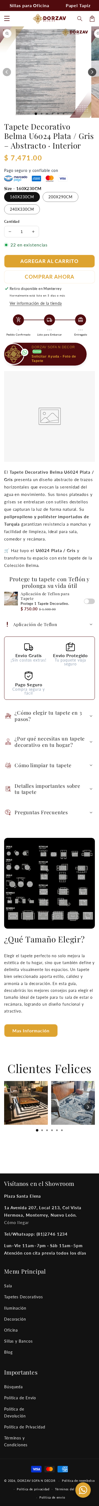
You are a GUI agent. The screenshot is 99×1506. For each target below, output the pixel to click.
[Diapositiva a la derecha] (92, 72)
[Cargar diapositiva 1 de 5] (58, 113)
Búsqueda (13, 1386)
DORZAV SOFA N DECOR (36, 1480)
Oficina (11, 1330)
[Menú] (7, 19)
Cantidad (11, 221)
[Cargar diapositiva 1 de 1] (36, 114)
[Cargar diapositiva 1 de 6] (63, 113)
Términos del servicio (71, 1489)
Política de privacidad (33, 1489)
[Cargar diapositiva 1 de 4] (52, 113)
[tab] (37, 1130)
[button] (80, 19)
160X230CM (22, 196)
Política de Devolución (15, 1412)
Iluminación (15, 1308)
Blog (8, 1352)
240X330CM (22, 209)
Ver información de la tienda (36, 303)
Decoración (15, 1319)
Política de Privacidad (24, 1427)
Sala (8, 1285)
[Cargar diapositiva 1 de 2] (41, 113)
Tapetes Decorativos (23, 1296)
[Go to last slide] (11, 1107)
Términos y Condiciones (16, 1441)
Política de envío (52, 1497)
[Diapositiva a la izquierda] (7, 72)
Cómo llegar (16, 1222)
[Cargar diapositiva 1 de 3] (47, 113)
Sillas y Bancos (18, 1341)
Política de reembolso (78, 1480)
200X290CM (60, 196)
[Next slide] (88, 1107)
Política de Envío (20, 1397)
